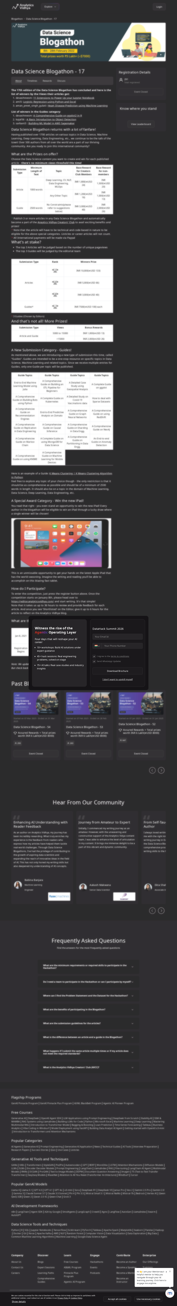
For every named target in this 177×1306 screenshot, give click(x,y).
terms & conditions (120, 656)
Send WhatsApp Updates (109, 661)
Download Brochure (117, 671)
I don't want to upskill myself (118, 679)
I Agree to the (113, 656)
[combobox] (97, 646)
